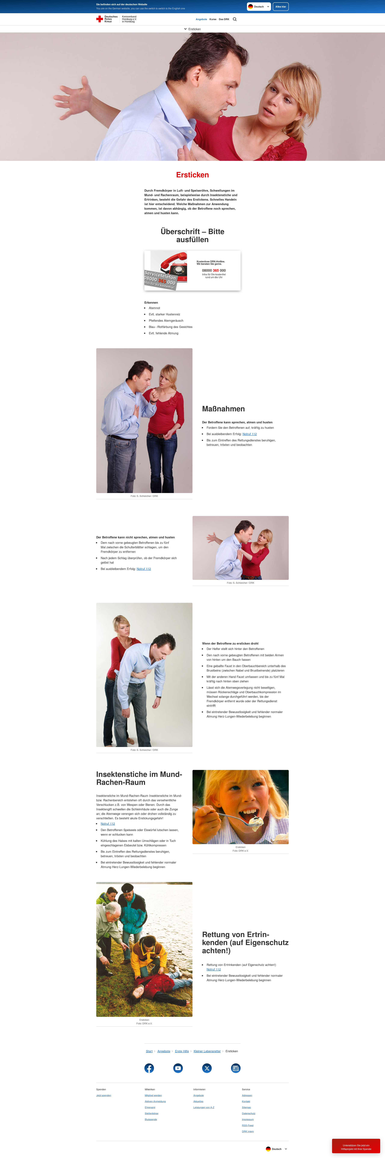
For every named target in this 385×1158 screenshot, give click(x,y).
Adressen (247, 1095)
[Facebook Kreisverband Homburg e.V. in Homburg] (149, 1068)
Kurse (212, 19)
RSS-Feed (247, 1125)
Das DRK (224, 19)
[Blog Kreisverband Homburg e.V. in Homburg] (236, 1068)
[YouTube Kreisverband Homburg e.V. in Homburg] (178, 1068)
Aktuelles (198, 1101)
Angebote (201, 19)
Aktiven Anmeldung (155, 1101)
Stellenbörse (151, 1113)
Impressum (248, 1119)
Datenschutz (248, 1113)
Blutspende (151, 1119)
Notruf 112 (250, 434)
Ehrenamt (150, 1107)
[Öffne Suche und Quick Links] (234, 19)
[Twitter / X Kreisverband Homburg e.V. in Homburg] (207, 1068)
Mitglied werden (153, 1095)
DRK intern (248, 1131)
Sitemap (246, 1107)
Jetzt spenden (103, 1095)
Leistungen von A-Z (203, 1107)
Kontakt (246, 1101)
